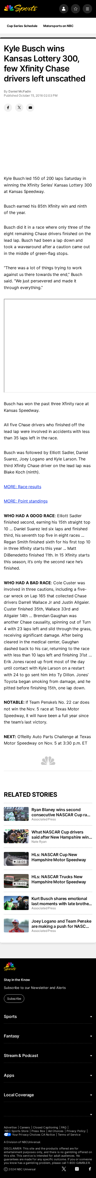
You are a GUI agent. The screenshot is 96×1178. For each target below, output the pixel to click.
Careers (25, 1127)
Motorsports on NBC (58, 26)
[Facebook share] (8, 108)
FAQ (63, 1127)
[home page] (20, 9)
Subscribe (14, 998)
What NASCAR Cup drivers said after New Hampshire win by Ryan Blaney (60, 834)
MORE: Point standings (25, 501)
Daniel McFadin (19, 91)
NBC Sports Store (16, 1131)
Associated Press (43, 819)
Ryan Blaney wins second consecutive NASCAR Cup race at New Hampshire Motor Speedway (61, 812)
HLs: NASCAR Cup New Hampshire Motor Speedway (58, 857)
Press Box (38, 1131)
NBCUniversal (31, 1142)
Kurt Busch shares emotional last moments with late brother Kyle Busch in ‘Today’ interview (61, 901)
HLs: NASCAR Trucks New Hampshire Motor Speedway (58, 879)
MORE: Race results (22, 486)
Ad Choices (56, 1131)
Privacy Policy (76, 1131)
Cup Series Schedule (22, 26)
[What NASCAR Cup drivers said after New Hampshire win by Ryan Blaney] (16, 836)
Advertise (10, 1127)
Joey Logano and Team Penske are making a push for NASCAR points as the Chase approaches (61, 924)
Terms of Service (69, 1134)
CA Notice (48, 1134)
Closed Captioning (45, 1127)
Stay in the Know (17, 980)
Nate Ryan (38, 841)
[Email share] (30, 108)
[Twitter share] (19, 108)
